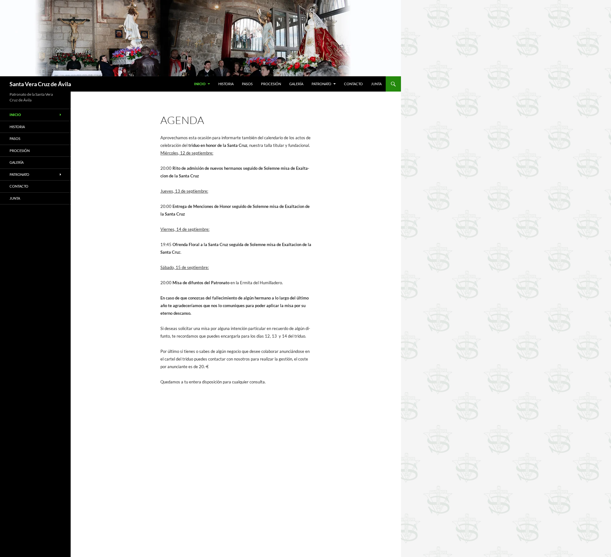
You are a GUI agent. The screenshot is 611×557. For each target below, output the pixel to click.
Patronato (321, 84)
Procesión (271, 84)
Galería (296, 84)
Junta (376, 84)
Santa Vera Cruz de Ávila (40, 83)
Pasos (247, 84)
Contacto (353, 84)
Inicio (200, 84)
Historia (226, 84)
